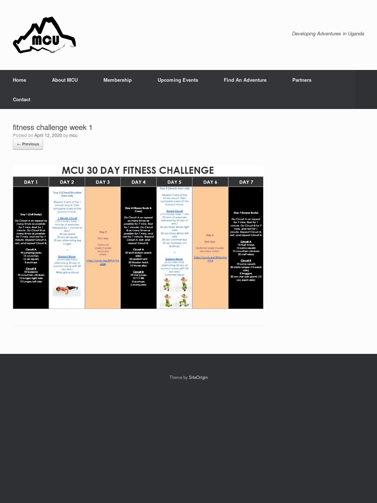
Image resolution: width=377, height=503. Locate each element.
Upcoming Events (178, 79)
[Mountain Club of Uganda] (44, 35)
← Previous (28, 144)
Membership (117, 79)
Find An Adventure (245, 79)
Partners (301, 79)
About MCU (65, 79)
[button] (366, 89)
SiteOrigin (198, 377)
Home (19, 79)
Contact (21, 99)
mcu (73, 135)
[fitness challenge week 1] (138, 306)
